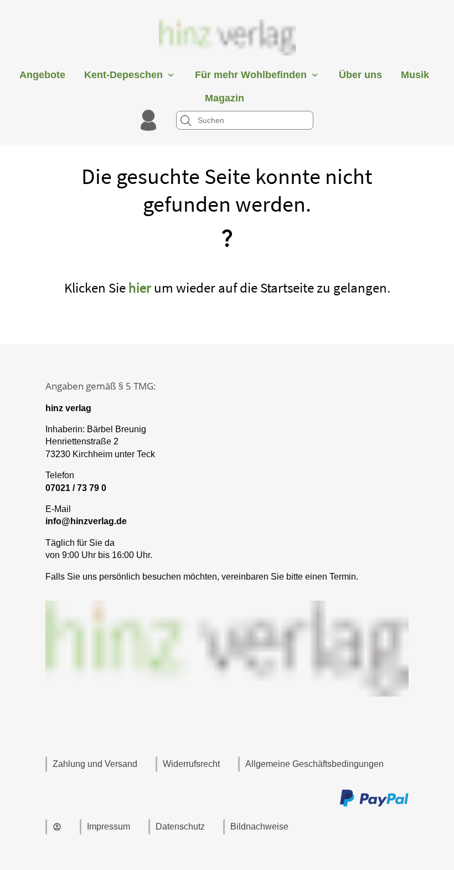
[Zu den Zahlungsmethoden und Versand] (374, 805)
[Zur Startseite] (227, 58)
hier (139, 287)
